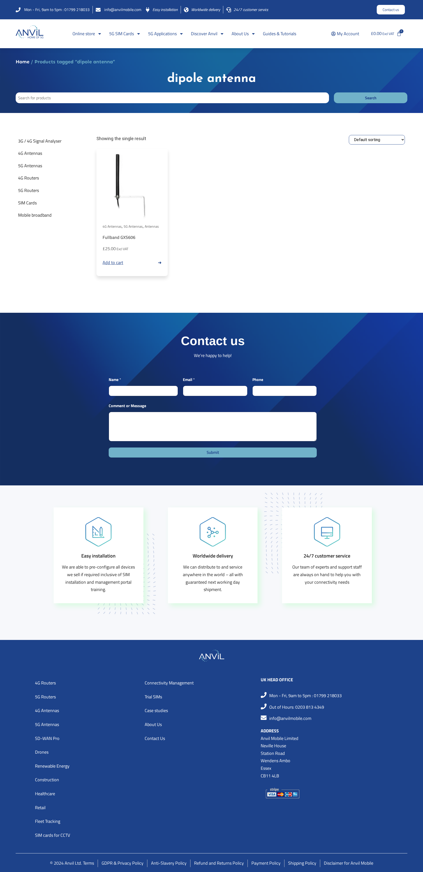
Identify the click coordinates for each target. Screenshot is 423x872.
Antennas (152, 226)
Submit (213, 452)
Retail (40, 807)
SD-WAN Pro (47, 738)
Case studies (156, 710)
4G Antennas (30, 153)
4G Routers (28, 178)
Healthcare (45, 793)
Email (189, 379)
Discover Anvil (204, 33)
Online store (83, 33)
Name (115, 379)
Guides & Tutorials (279, 33)
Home (22, 62)
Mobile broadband (35, 215)
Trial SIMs (153, 696)
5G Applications (162, 33)
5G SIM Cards (121, 33)
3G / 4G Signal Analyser (39, 141)
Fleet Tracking (47, 821)
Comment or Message (127, 405)
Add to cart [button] (113, 262)
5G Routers (28, 190)
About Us (240, 33)
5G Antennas (30, 165)
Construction (47, 779)
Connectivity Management (169, 683)
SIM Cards (27, 203)
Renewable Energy (52, 766)
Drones (41, 752)
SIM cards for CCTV (52, 835)
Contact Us (155, 738)
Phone (257, 379)
